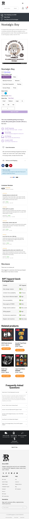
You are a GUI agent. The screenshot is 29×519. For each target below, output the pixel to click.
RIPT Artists (4, 479)
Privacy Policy (16, 517)
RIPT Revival (4, 493)
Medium (11, 101)
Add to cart (15, 112)
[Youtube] (17, 473)
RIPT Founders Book (5, 496)
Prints (14, 88)
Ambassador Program (5, 486)
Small (4, 101)
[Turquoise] (6, 93)
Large (17, 101)
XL (22, 101)
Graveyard (4, 489)
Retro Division (7, 72)
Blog (16, 486)
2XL (4, 104)
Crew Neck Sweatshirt (8, 84)
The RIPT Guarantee (9, 128)
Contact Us (17, 481)
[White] (2, 93)
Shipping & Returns (18, 484)
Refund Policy (22, 517)
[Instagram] (9, 473)
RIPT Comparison (18, 489)
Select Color (4, 91)
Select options (6, 348)
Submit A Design (5, 481)
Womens (17, 80)
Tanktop (19, 84)
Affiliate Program (5, 484)
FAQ (16, 479)
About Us (3, 491)
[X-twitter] (3, 473)
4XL (13, 104)
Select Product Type (6, 74)
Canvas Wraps (6, 88)
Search (15, 8)
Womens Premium (7, 80)
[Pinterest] (11, 473)
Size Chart (11, 98)
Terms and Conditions (9, 517)
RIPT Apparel (11, 514)
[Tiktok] (14, 473)
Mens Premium (6, 77)
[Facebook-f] (6, 473)
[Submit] (23, 507)
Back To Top (14, 447)
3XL (8, 104)
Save (4, 329)
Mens (14, 77)
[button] (23, 3)
